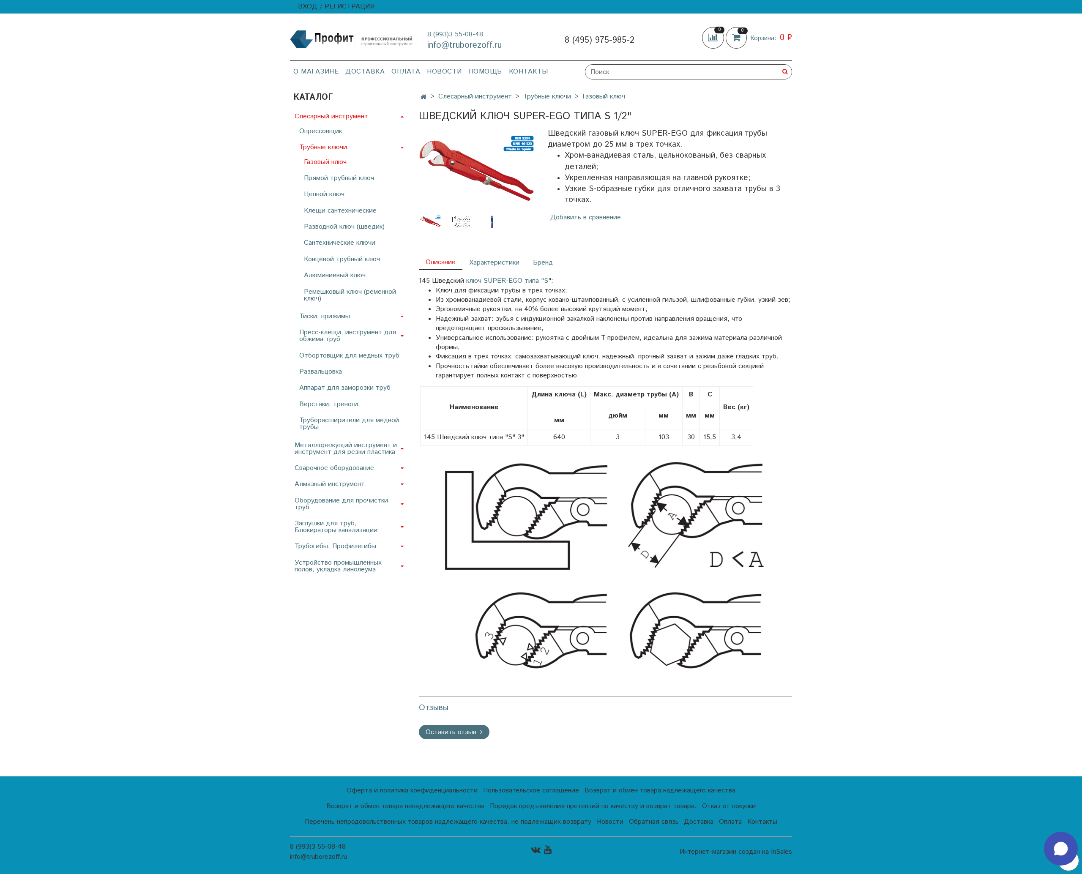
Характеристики (494, 263)
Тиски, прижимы (324, 316)
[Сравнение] (714, 38)
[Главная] (424, 97)
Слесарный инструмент (475, 96)
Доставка (365, 71)
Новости (444, 71)
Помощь (485, 71)
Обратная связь (654, 822)
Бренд (543, 263)
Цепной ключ (324, 194)
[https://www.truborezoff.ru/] (352, 38)
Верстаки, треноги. (329, 404)
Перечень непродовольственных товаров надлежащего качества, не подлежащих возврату (448, 822)
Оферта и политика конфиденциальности (412, 790)
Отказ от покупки (729, 806)
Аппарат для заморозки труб (345, 388)
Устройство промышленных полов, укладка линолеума (338, 566)
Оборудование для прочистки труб (341, 504)
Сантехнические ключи (339, 243)
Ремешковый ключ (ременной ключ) (350, 295)
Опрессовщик (320, 131)
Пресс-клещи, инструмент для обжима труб (347, 336)
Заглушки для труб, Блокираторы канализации (336, 527)
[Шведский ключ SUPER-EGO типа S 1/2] (476, 170)
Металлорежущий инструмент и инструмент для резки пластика (346, 448)
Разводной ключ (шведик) (344, 227)
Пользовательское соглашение (531, 790)
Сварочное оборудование (334, 468)
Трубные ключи (547, 96)
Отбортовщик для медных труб (349, 356)
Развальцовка (320, 372)
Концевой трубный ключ (342, 259)
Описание (441, 262)
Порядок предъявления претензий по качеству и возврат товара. (593, 806)
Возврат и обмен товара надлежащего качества (660, 790)
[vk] (536, 850)
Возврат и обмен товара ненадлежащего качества (405, 806)
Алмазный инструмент (330, 484)
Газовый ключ (603, 96)
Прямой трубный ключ (339, 178)
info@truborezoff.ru (464, 45)
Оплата (405, 71)
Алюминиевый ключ (335, 275)
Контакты (528, 71)
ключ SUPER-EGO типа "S (507, 281)
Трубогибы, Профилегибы (335, 546)
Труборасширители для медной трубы (349, 423)
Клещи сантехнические (340, 211)
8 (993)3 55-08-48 (455, 34)
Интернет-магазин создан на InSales (736, 852)
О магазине (316, 71)
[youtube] (548, 850)
